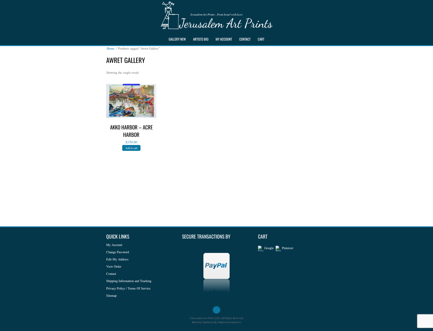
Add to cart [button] (131, 148)
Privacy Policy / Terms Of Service (128, 288)
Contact (111, 273)
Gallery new (177, 39)
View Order (113, 266)
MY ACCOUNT (224, 39)
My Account (114, 245)
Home (110, 48)
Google (268, 248)
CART (261, 39)
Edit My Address (117, 259)
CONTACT (245, 39)
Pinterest (287, 248)
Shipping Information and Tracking (128, 281)
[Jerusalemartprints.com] (216, 26)
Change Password (117, 252)
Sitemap (111, 295)
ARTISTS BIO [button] (200, 39)
